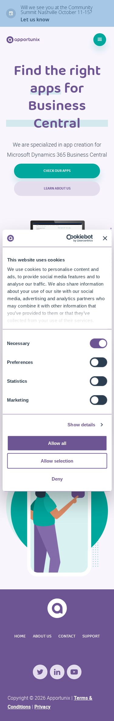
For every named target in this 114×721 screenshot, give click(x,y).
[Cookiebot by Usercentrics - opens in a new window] (69, 238)
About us (42, 636)
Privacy (42, 706)
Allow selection (57, 461)
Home (20, 636)
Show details (81, 424)
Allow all (57, 443)
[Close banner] (105, 238)
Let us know (35, 19)
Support (91, 636)
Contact (66, 636)
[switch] (98, 362)
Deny (57, 478)
